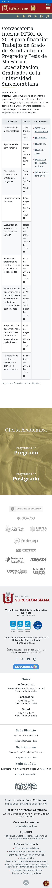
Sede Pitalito (26, 730)
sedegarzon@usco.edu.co (26, 757)
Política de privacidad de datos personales (27, 861)
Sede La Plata (26, 764)
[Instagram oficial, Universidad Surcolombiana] (34, 659)
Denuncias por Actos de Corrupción (27, 854)
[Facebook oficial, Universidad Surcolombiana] (17, 659)
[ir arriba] (26, 883)
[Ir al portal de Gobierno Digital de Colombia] (14, 529)
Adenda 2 (42, 143)
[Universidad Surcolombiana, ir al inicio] (16, 8)
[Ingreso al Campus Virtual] (23, 16)
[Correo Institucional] (29, 16)
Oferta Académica (26, 429)
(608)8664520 (12, 804)
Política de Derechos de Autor (27, 873)
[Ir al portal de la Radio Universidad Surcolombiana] (39, 571)
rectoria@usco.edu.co (26, 826)
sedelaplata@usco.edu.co (26, 774)
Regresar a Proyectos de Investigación (21, 383)
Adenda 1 (42, 137)
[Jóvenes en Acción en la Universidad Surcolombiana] (14, 560)
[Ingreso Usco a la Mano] (41, 16)
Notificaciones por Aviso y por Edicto (27, 851)
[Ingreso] (17, 16)
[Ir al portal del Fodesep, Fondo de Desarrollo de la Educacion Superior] (26, 541)
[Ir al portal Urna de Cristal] (38, 529)
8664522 (33, 804)
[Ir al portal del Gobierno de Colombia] (26, 509)
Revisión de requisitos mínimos (41, 163)
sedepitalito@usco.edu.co (26, 741)
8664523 (43, 804)
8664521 (24, 804)
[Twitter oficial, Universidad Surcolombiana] (22, 659)
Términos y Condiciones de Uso (27, 870)
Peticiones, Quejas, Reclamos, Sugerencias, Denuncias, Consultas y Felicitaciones (26, 837)
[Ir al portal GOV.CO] (6, 1)
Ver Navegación (48, 8)
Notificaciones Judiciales (27, 848)
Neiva (26, 679)
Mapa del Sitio (27, 858)
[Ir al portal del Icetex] (26, 551)
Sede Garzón (26, 747)
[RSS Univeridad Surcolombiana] (35, 16)
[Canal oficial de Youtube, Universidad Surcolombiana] (29, 659)
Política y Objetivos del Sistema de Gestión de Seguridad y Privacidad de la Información (26, 865)
